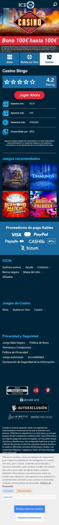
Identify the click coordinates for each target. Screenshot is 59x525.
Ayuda (29, 267)
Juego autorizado (12, 357)
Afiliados (7, 276)
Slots (10, 62)
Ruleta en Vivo (29, 62)
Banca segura (10, 272)
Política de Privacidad (15, 352)
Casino (49, 62)
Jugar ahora (29, 95)
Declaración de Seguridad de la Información (28, 362)
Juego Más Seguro (13, 342)
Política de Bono (39, 342)
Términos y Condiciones (16, 347)
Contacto (42, 267)
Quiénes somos (11, 267)
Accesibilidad (36, 357)
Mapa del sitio (31, 272)
